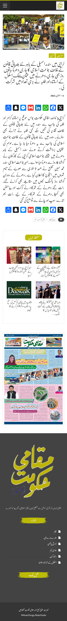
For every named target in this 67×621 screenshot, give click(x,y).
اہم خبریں (60, 56)
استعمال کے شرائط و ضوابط (48, 562)
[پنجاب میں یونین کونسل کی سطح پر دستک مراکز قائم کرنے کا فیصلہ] (19, 289)
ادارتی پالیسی (52, 544)
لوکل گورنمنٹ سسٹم (40, 219)
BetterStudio (40, 615)
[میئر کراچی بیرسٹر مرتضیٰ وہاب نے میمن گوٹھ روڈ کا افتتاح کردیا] (19, 255)
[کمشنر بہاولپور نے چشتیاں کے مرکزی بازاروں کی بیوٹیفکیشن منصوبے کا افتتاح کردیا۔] (48, 255)
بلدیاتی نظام (52, 219)
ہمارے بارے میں (50, 538)
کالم (55, 531)
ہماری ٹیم (53, 550)
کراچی (52, 56)
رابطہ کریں (53, 556)
